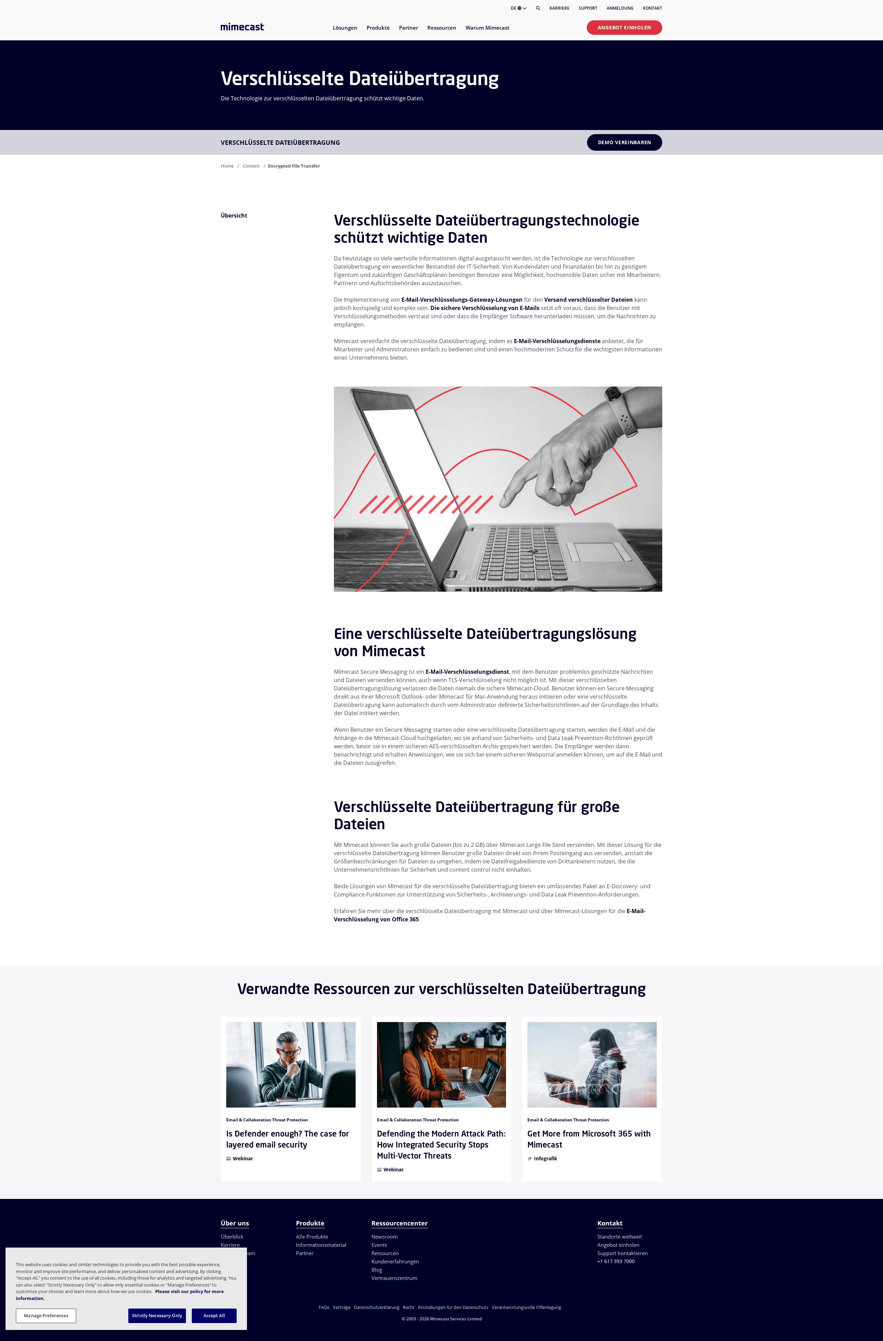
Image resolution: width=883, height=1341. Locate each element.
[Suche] (538, 8)
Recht (409, 1307)
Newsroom (384, 1236)
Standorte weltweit (619, 1236)
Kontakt (652, 8)
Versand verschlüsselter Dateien (588, 299)
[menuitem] (345, 31)
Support (588, 8)
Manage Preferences (46, 1315)
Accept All (214, 1315)
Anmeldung (620, 8)
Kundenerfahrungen (395, 1261)
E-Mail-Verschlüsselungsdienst (467, 671)
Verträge (341, 1307)
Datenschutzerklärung (376, 1307)
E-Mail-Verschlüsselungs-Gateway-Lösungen (462, 299)
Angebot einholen (624, 27)
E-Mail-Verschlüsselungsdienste (557, 341)
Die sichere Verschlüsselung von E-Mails (484, 308)
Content (251, 166)
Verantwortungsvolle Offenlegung (526, 1307)
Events (379, 1244)
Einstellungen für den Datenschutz (453, 1307)
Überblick (232, 1236)
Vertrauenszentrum (394, 1277)
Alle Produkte (312, 1236)
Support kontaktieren (622, 1253)
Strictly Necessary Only (157, 1315)
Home (227, 166)
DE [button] (514, 8)
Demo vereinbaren (624, 142)
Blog (376, 1269)
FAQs (324, 1307)
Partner (305, 1253)
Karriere (559, 8)
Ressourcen (385, 1253)
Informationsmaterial (321, 1244)
